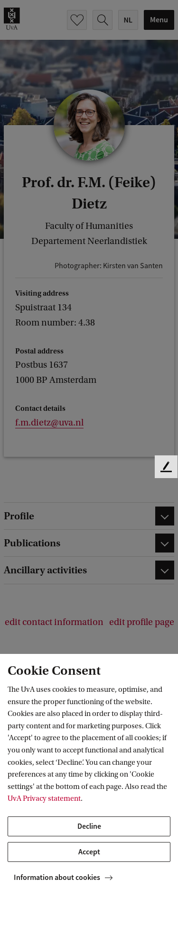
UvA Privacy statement (44, 798)
